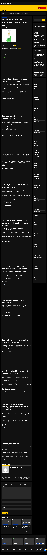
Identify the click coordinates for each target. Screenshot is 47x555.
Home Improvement (37, 255)
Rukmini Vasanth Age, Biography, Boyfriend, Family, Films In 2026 (39, 32)
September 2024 (37, 132)
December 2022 (36, 178)
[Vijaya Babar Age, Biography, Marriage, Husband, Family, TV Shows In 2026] (40, 541)
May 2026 (35, 88)
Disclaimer (4, 10)
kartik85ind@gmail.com (6, 27)
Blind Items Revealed (38, 231)
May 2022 (35, 194)
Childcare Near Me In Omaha (39, 58)
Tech (35, 275)
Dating (35, 237)
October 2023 (36, 156)
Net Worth (36, 264)
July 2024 (35, 136)
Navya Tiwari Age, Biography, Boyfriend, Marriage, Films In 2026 (39, 28)
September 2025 (37, 106)
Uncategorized (27, 5)
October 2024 (36, 130)
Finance (35, 246)
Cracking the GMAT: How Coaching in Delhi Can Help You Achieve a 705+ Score (26, 528)
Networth (21, 5)
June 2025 (35, 112)
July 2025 (35, 110)
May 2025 (35, 114)
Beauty (3, 8)
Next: (24, 477)
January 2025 (36, 123)
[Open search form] (37, 8)
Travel (33, 5)
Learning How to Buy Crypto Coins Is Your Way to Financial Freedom (39, 71)
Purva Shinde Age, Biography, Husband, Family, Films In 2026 (39, 36)
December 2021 (36, 204)
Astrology (35, 218)
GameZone (31, 8)
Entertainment (4, 5)
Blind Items (36, 229)
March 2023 (36, 172)
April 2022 (35, 196)
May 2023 (35, 167)
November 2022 (37, 180)
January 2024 (36, 150)
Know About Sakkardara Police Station (15, 527)
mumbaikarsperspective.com (6, 3)
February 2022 (36, 200)
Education (36, 239)
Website (3, 507)
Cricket (35, 235)
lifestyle (35, 261)
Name (3, 500)
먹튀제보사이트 (36, 74)
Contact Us (25, 8)
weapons (19, 48)
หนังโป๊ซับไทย (36, 69)
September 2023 (37, 158)
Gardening (36, 250)
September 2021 (37, 211)
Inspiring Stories (9, 8)
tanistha (37, 550)
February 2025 (36, 121)
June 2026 (35, 86)
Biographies (11, 5)
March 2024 (36, 145)
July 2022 (35, 189)
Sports (20, 8)
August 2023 (36, 161)
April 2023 (35, 169)
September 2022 (37, 185)
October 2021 (36, 209)
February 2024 (36, 147)
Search (35, 17)
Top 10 (16, 5)
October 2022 (36, 183)
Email (3, 503)
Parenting (36, 268)
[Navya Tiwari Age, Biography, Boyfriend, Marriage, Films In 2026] (7, 541)
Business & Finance (37, 233)
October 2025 (36, 104)
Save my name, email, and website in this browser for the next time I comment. (16, 511)
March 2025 (36, 119)
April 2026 (35, 90)
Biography (36, 226)
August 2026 (36, 82)
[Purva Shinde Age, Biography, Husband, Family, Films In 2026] (29, 541)
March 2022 (36, 198)
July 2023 (35, 163)
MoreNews (27, 553)
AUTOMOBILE (36, 220)
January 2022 (36, 202)
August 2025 (36, 108)
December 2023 (36, 152)
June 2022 (35, 191)
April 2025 (35, 117)
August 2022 (36, 187)
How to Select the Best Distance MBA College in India (6, 527)
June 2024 (35, 139)
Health (15, 8)
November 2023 (37, 154)
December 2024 (36, 125)
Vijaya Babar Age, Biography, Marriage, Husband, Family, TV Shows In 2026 (39, 41)
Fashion (35, 244)
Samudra (11, 47)
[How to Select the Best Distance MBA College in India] (6, 522)
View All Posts (13, 471)
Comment (4, 486)
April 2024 (35, 143)
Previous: (9, 477)
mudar (3, 549)
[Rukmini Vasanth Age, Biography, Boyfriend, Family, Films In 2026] (18, 541)
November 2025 (37, 101)
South (35, 270)
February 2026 (36, 95)
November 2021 (37, 207)
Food (35, 248)
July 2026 (35, 84)
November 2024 (37, 128)
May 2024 (35, 141)
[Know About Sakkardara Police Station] (16, 522)
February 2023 (36, 174)
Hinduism (16, 45)
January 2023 (36, 176)
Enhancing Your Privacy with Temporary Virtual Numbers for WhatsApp (39, 61)
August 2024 (36, 134)
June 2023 (35, 165)
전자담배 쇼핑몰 (36, 64)
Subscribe (43, 7)
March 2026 (36, 93)
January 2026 (36, 97)
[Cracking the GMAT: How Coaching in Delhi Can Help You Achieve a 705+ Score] (26, 522)
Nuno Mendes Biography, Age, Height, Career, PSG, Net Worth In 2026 (39, 45)
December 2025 (36, 99)
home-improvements (38, 257)
